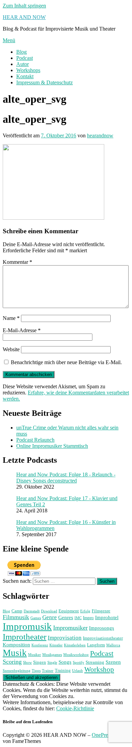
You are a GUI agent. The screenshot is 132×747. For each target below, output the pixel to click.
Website (11, 349)
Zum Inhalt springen (24, 6)
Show (27, 662)
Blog (21, 52)
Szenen (113, 662)
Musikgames (52, 655)
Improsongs (101, 628)
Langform (96, 644)
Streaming (95, 662)
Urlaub (77, 671)
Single (52, 662)
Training (63, 670)
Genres (65, 617)
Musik (15, 653)
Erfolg (85, 611)
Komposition (16, 644)
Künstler (56, 645)
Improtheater (24, 636)
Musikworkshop (76, 655)
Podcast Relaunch (35, 440)
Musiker (34, 655)
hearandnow (100, 135)
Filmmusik (16, 617)
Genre (49, 617)
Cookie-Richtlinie (75, 708)
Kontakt (25, 76)
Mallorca (113, 645)
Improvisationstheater (103, 638)
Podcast (24, 58)
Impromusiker (70, 627)
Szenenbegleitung (16, 671)
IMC (78, 618)
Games (35, 618)
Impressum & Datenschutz (44, 82)
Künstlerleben (75, 645)
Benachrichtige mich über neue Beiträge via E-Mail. (66, 362)
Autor (22, 64)
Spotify (78, 662)
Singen (39, 662)
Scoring (12, 661)
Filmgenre (101, 610)
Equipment (69, 610)
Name (11, 318)
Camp (17, 610)
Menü (9, 40)
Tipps (36, 671)
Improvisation (65, 637)
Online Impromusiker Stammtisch (52, 446)
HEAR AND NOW (24, 17)
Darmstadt (32, 611)
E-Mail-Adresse (22, 330)
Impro (88, 617)
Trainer (47, 671)
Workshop (99, 669)
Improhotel (106, 617)
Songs (65, 662)
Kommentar (17, 262)
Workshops (28, 70)
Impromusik (27, 626)
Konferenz (39, 645)
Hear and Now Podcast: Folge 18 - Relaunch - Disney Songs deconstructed (65, 477)
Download (49, 611)
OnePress (102, 735)
